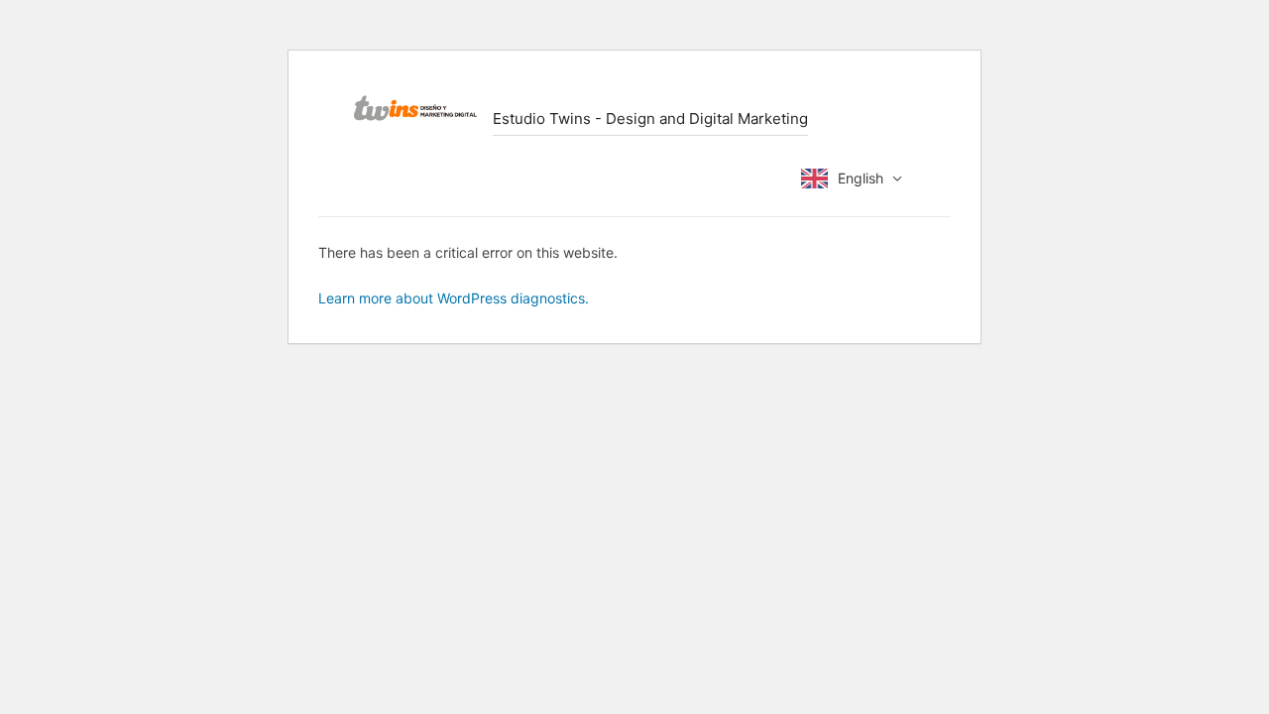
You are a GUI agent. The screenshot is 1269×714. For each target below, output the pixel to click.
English (860, 178)
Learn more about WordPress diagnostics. (453, 298)
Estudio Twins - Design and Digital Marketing (650, 118)
